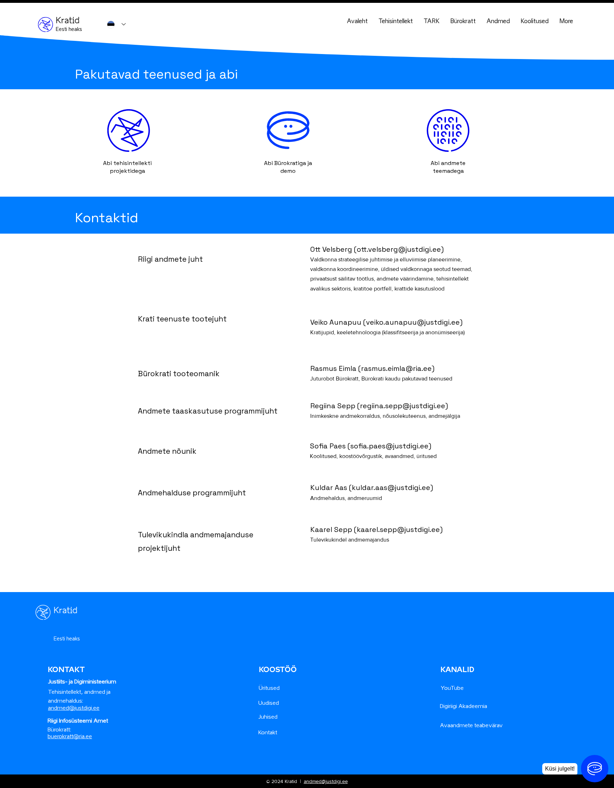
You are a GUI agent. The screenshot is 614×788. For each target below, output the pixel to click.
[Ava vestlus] (594, 768)
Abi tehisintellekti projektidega (127, 167)
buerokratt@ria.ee (70, 736)
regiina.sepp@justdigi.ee (402, 405)
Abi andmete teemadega (448, 167)
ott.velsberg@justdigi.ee (399, 249)
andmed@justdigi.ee (326, 781)
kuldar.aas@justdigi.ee (391, 487)
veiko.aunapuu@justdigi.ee (413, 322)
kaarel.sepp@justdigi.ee (398, 529)
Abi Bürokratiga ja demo (288, 167)
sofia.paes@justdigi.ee (389, 446)
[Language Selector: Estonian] (116, 24)
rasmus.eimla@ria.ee (396, 368)
